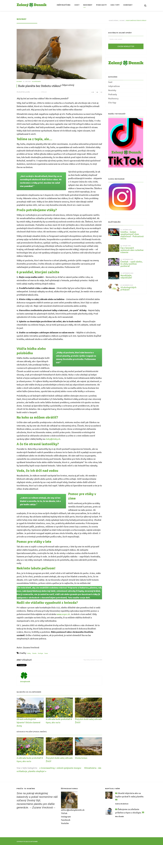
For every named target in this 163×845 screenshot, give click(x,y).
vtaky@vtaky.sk (52, 439)
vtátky (29, 653)
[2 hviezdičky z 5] (33, 92)
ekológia (40, 653)
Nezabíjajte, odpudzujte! (126, 276)
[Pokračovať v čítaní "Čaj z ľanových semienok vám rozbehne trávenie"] (113, 248)
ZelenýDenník (36, 81)
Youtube (65, 823)
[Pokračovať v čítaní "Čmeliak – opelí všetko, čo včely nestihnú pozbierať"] (113, 261)
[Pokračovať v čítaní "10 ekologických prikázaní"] (113, 287)
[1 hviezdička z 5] (32, 92)
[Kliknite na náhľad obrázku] (59, 57)
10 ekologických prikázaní (128, 288)
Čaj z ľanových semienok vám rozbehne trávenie (131, 250)
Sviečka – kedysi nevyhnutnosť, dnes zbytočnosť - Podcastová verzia (131, 235)
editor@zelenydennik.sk (72, 810)
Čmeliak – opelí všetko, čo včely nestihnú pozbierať (131, 264)
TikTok (64, 813)
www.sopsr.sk (63, 614)
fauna (46, 653)
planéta (34, 653)
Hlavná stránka (113, 20)
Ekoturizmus (81, 758)
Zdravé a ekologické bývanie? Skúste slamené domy (28, 722)
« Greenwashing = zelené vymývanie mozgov (60, 768)
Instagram (66, 816)
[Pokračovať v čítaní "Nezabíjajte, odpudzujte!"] (113, 275)
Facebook (65, 820)
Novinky (122, 20)
